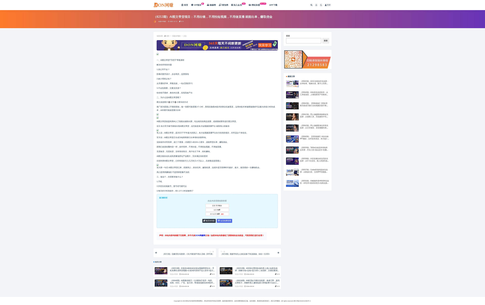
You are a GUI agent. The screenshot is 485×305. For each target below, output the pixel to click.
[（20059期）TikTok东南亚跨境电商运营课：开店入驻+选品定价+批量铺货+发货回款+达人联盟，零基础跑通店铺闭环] (292, 150)
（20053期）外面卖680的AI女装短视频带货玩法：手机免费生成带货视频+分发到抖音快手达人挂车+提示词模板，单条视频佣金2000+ (192, 270)
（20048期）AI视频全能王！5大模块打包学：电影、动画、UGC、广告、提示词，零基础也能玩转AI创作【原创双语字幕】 (192, 283)
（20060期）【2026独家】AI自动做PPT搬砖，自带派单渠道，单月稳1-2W (314, 139)
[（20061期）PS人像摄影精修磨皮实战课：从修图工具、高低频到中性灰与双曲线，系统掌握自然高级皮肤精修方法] (292, 116)
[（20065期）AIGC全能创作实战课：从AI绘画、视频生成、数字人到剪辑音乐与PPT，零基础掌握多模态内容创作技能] (292, 83)
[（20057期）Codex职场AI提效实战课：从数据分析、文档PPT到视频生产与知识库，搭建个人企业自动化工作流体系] (292, 172)
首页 (167, 36)
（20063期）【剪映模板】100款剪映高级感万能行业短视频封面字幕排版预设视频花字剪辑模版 (314, 106)
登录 (329, 5)
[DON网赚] (154, 21)
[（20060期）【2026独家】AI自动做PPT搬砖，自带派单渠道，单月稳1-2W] (292, 139)
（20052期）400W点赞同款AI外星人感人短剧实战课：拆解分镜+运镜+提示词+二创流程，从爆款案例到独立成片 (257, 270)
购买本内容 (210, 221)
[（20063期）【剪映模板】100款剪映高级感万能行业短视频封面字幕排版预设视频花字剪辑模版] (292, 105)
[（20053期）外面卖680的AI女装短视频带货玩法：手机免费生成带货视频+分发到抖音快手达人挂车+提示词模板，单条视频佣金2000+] (161, 270)
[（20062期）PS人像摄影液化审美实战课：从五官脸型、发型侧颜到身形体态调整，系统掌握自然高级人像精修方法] (292, 128)
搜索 (288, 36)
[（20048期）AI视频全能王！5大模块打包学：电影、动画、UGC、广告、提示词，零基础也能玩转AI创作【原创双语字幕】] (161, 283)
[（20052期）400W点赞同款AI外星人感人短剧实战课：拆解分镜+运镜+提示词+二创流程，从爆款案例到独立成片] (226, 270)
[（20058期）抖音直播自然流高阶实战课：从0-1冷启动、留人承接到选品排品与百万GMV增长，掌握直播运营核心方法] (292, 161)
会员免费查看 (225, 221)
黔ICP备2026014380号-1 (302, 301)
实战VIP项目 (162, 21)
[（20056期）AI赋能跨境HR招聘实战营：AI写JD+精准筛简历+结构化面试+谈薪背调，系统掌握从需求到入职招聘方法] (292, 183)
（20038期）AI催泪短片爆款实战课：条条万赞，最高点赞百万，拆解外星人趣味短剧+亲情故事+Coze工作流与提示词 (257, 283)
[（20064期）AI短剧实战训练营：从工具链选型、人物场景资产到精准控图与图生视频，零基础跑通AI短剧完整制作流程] (292, 94)
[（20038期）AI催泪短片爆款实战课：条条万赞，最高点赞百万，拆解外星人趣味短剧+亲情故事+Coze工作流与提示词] (226, 283)
